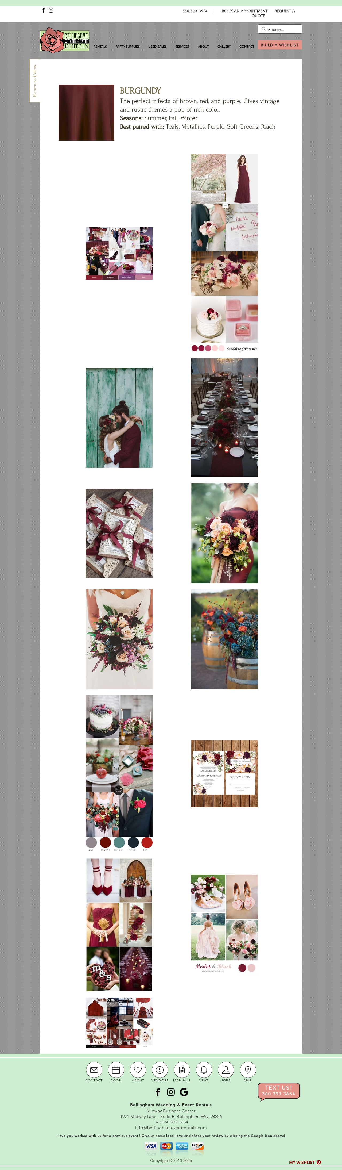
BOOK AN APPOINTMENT (244, 11)
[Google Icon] (184, 1092)
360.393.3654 (195, 11)
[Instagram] (51, 10)
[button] (305, 1162)
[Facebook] (43, 10)
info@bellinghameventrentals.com (171, 1127)
